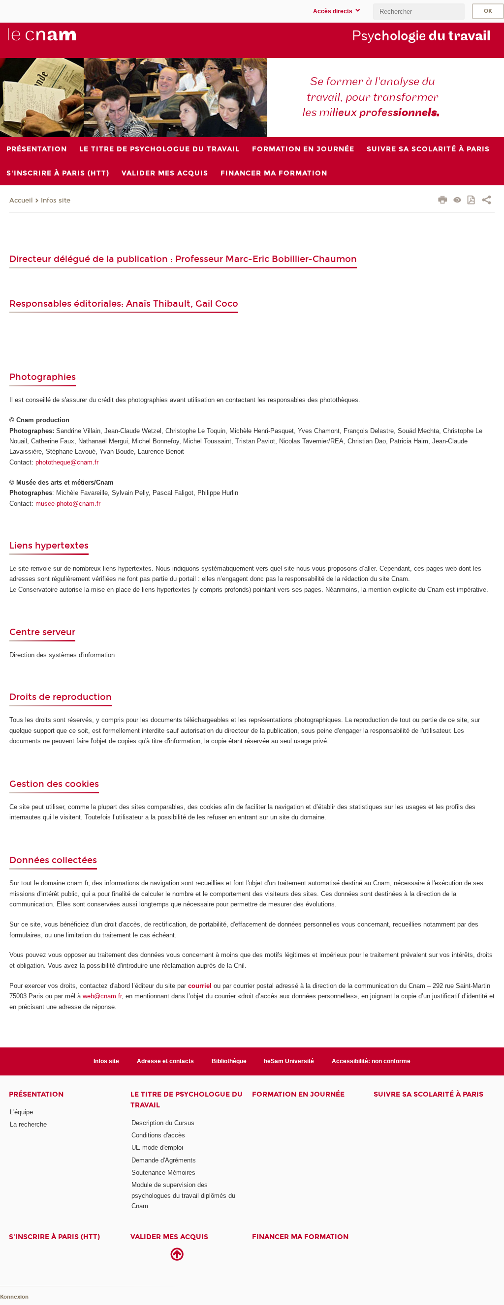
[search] (419, 11)
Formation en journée (298, 1094)
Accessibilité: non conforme (371, 1061)
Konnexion (14, 1297)
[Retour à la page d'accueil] (58, 40)
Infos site (55, 200)
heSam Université (289, 1061)
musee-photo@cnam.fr (67, 503)
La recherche (28, 1124)
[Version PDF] (472, 200)
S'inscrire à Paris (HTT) (54, 1237)
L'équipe (21, 1112)
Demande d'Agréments (163, 1160)
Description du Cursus (162, 1123)
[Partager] (486, 201)
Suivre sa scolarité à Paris (428, 1094)
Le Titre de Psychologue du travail (186, 1099)
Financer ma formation (300, 1237)
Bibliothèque (229, 1061)
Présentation (36, 1094)
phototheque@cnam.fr (66, 462)
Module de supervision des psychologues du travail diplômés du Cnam (183, 1195)
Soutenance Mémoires (163, 1172)
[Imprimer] (443, 201)
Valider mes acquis (169, 1237)
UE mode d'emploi (157, 1147)
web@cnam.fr (102, 996)
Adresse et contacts (165, 1061)
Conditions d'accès (158, 1135)
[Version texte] (457, 200)
